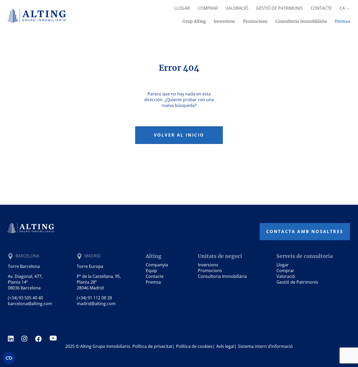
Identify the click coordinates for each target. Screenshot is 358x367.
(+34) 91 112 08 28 (94, 298)
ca (343, 8)
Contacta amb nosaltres (304, 231)
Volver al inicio (179, 135)
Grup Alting (194, 21)
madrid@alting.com (96, 303)
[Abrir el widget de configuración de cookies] (9, 358)
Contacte (321, 8)
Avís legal (225, 346)
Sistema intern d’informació (265, 346)
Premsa (342, 21)
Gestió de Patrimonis (279, 8)
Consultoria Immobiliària (301, 21)
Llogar (182, 8)
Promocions (255, 21)
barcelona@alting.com (30, 303)
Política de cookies (194, 346)
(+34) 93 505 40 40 (25, 298)
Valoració (237, 8)
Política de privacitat (152, 346)
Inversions (224, 21)
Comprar (208, 8)
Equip (151, 270)
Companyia (157, 265)
